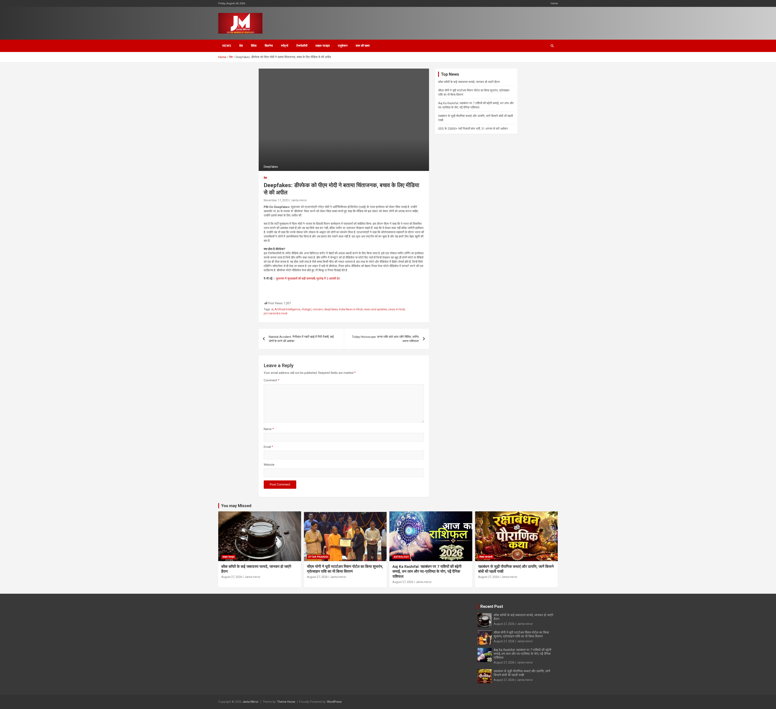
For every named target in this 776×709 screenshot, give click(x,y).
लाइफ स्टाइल (322, 46)
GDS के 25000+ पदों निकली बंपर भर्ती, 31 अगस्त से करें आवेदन (473, 128)
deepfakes (331, 309)
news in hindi (396, 309)
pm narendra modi (275, 313)
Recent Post (491, 606)
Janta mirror (299, 200)
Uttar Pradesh (318, 556)
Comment (271, 380)
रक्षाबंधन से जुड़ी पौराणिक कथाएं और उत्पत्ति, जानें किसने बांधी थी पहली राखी (522, 673)
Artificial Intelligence (287, 309)
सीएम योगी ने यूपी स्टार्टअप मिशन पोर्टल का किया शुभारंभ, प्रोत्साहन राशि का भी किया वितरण (345, 569)
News (226, 46)
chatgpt (306, 309)
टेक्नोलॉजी (301, 46)
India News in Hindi (351, 309)
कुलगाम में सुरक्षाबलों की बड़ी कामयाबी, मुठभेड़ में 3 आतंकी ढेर (308, 278)
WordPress (334, 702)
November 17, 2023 (276, 200)
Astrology (401, 556)
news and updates (375, 309)
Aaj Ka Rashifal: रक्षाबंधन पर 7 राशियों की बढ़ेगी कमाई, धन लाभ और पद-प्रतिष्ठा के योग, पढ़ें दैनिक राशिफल (426, 571)
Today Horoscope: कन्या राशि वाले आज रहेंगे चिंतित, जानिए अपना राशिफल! (385, 339)
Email (268, 447)
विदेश (254, 46)
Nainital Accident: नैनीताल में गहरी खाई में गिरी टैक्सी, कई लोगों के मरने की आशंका (301, 339)
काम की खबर (363, 46)
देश (241, 46)
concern (318, 309)
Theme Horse (286, 702)
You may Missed (236, 505)
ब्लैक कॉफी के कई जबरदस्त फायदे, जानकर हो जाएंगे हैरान (469, 82)
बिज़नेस (269, 46)
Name (269, 429)
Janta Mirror (250, 702)
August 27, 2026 (231, 577)
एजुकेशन (343, 46)
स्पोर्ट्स (284, 46)
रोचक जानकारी (485, 556)
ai (272, 309)
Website (269, 464)
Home (554, 3)
